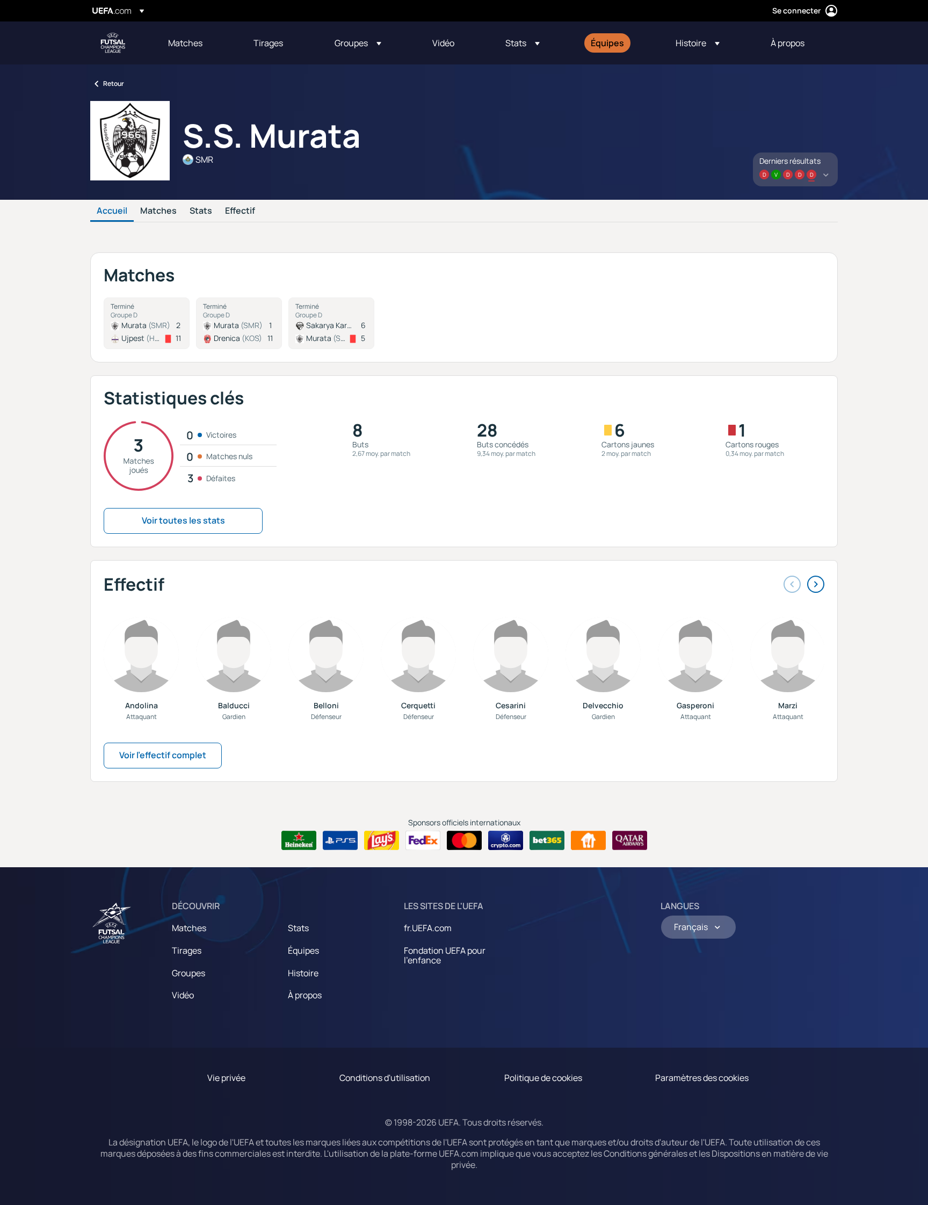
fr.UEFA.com (428, 928)
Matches (158, 211)
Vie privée (226, 1078)
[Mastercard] (464, 840)
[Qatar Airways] (629, 840)
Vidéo (183, 995)
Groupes (188, 973)
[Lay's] (381, 840)
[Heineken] (298, 840)
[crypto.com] (505, 840)
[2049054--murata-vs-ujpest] (147, 323)
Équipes (303, 950)
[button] (358, 43)
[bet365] (547, 840)
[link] (185, 43)
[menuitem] (197, 43)
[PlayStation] (340, 840)
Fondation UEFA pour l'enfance (444, 955)
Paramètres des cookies (702, 1078)
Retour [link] (113, 83)
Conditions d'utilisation (384, 1078)
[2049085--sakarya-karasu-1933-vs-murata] (331, 323)
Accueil (112, 211)
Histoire (303, 973)
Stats (201, 211)
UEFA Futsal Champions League (112, 43)
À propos (305, 995)
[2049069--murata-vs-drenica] (239, 323)
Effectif (240, 211)
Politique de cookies (543, 1078)
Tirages (186, 950)
